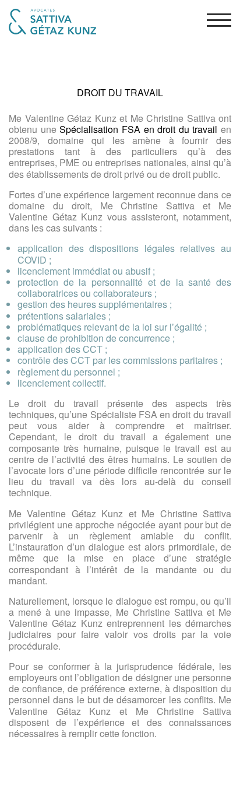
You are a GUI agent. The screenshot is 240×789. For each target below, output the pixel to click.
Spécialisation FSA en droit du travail (138, 129)
